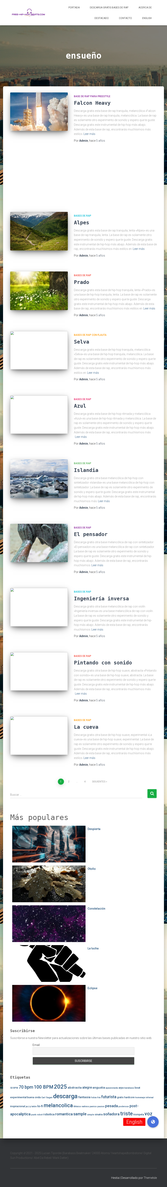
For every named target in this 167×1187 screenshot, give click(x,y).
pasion (100, 1106)
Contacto (125, 18)
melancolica (58, 1105)
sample (80, 1114)
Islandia (86, 470)
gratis (120, 1097)
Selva (81, 342)
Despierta (94, 829)
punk (33, 1114)
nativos (85, 1106)
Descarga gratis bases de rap (109, 7)
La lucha (93, 948)
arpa (121, 1087)
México (77, 1106)
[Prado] (39, 290)
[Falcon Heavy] (39, 111)
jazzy (28, 1106)
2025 (60, 1086)
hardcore (129, 1097)
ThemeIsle (150, 1177)
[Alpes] (39, 231)
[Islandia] (39, 478)
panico (93, 1106)
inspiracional (17, 1106)
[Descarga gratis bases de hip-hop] (28, 13)
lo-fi (40, 1106)
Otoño (92, 868)
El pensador (91, 534)
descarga (65, 1096)
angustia (98, 1087)
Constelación (96, 908)
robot (40, 1114)
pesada (111, 1106)
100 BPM (43, 1087)
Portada (74, 7)
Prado (81, 282)
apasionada (112, 1088)
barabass (129, 1088)
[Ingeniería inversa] (39, 607)
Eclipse (92, 988)
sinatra (99, 1114)
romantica (64, 1114)
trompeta (138, 1114)
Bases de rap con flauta (90, 335)
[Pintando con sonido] (39, 671)
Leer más (89, 134)
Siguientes (98, 781)
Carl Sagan (47, 1097)
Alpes (81, 223)
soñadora (111, 1114)
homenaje (140, 1097)
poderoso (124, 1106)
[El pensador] (39, 543)
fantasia (84, 1097)
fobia (94, 1097)
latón (34, 1106)
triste (126, 1114)
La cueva (86, 727)
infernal (150, 1097)
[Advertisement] (83, 178)
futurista (108, 1097)
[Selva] (39, 350)
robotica (49, 1114)
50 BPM (14, 1088)
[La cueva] (39, 735)
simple (90, 1114)
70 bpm (26, 1087)
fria (99, 1097)
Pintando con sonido (103, 663)
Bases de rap (82, 215)
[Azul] (39, 414)
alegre (87, 1087)
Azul (80, 406)
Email (36, 1045)
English (147, 18)
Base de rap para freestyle (92, 96)
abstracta (75, 1087)
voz (148, 1114)
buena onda (34, 1097)
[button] (153, 1122)
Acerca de (145, 7)
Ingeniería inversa (101, 599)
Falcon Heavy (92, 103)
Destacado (101, 18)
